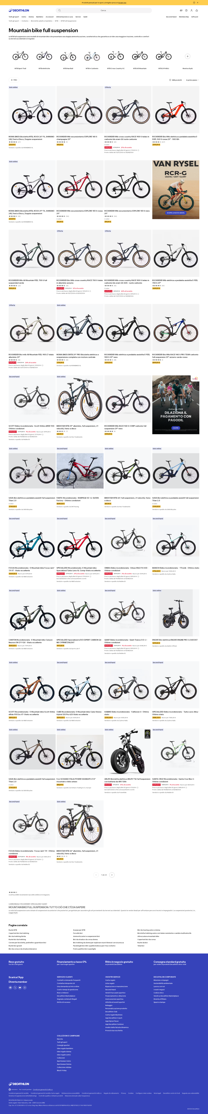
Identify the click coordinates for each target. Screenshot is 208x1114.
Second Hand (171, 17)
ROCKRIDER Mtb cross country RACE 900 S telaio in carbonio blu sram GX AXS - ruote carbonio (127, 281)
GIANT (44, 904)
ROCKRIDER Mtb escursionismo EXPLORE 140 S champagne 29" (77, 138)
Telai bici (140, 946)
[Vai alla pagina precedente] (96, 875)
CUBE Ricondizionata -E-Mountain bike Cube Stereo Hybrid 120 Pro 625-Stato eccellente (79, 713)
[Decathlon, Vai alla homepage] (19, 10)
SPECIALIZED (36, 904)
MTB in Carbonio (92, 68)
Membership (184, 17)
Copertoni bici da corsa (146, 939)
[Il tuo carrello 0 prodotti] (196, 10)
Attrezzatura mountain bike (148, 936)
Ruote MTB (13, 930)
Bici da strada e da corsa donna (85, 939)
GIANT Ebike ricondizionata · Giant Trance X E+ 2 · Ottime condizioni (126, 641)
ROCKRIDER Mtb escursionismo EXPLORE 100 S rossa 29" (80, 212)
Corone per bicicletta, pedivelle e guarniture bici (27, 943)
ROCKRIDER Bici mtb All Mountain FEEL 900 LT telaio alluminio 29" (31, 355)
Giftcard (194, 17)
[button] (138, 150)
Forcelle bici (78, 933)
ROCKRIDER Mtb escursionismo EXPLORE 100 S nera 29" (127, 212)
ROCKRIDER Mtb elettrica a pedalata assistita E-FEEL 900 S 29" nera (127, 355)
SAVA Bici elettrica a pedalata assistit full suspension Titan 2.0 (32, 499)
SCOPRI (175, 428)
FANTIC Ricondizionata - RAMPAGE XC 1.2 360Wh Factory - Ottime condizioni (78, 499)
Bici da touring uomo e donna (148, 930)
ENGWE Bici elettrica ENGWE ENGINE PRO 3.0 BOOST (175, 640)
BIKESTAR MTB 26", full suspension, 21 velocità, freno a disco (127, 499)
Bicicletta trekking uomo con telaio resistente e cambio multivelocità (164, 933)
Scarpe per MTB (79, 930)
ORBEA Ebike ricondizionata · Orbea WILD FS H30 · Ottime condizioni (126, 569)
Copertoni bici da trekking (19, 933)
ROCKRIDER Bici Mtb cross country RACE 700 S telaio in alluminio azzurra (80, 281)
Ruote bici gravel (15, 946)
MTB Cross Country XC (116, 68)
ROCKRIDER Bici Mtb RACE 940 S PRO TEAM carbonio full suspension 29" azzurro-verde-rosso (175, 355)
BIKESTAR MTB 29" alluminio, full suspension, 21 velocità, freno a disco (78, 427)
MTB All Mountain (139, 68)
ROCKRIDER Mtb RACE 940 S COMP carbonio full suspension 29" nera (125, 427)
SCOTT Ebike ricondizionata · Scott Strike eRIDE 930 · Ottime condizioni (32, 427)
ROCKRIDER (25, 904)
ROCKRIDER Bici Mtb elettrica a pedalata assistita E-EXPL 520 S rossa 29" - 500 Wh (175, 138)
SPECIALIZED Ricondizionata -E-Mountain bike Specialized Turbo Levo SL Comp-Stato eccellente (79, 569)
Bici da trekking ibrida (17, 936)
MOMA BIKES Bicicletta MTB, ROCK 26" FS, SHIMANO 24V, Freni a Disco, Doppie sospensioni (32, 138)
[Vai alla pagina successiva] (112, 875)
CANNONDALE (14, 904)
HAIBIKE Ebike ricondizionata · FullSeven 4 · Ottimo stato (126, 713)
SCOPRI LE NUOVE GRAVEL (176, 213)
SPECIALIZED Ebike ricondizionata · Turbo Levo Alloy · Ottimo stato (175, 713)
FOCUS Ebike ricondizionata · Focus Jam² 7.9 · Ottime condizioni (32, 852)
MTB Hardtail (68, 68)
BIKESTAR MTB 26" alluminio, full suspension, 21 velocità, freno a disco (77, 852)
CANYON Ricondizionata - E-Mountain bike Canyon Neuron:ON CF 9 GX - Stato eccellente (31, 641)
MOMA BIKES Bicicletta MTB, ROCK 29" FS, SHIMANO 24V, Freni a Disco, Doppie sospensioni (32, 212)
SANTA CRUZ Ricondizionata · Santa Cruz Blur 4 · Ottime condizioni (173, 780)
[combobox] (192, 80)
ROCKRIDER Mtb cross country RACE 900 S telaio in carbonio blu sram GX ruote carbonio (127, 138)
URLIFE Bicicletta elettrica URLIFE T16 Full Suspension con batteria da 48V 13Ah (127, 780)
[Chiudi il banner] (197, 2)
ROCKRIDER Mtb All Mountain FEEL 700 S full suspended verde (28, 281)
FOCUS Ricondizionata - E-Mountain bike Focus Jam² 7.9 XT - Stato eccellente (32, 569)
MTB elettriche (44, 68)
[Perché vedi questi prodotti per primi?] (170, 80)
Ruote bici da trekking (17, 939)
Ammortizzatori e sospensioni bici (86, 936)
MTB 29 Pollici (163, 68)
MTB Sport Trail (20, 68)
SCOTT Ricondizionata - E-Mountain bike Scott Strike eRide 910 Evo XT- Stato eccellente (32, 713)
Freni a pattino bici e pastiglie (84, 949)
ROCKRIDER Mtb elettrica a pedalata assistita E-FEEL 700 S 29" (175, 281)
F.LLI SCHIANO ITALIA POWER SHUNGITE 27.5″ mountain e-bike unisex (76, 780)
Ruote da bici (142, 943)
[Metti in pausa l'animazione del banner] (194, 2)
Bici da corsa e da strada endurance (23, 949)
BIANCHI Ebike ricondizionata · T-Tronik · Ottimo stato (175, 568)
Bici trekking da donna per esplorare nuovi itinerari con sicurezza (98, 943)
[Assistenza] (186, 10)
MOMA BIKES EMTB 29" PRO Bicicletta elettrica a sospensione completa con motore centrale (78, 355)
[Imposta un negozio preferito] (181, 10)
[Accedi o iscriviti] (191, 10)
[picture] (32, 109)
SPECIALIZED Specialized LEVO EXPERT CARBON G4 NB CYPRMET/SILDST (79, 641)
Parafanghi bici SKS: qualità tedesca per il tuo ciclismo (94, 946)
